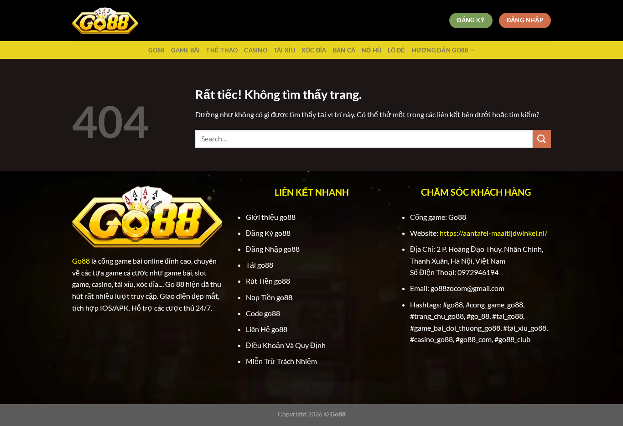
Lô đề (396, 50)
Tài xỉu (284, 50)
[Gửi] (542, 139)
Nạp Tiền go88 (269, 297)
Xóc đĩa (314, 50)
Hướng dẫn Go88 (440, 50)
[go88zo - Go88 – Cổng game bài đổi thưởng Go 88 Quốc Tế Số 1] (105, 21)
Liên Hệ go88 (266, 329)
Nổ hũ (371, 50)
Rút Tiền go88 (268, 280)
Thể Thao (222, 50)
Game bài (185, 50)
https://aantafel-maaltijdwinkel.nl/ (493, 233)
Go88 (156, 50)
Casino (255, 50)
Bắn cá (344, 50)
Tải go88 (259, 264)
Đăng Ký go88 (268, 233)
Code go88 (263, 313)
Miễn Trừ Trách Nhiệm (281, 361)
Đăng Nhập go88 (273, 248)
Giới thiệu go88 (271, 217)
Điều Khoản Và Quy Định (286, 345)
